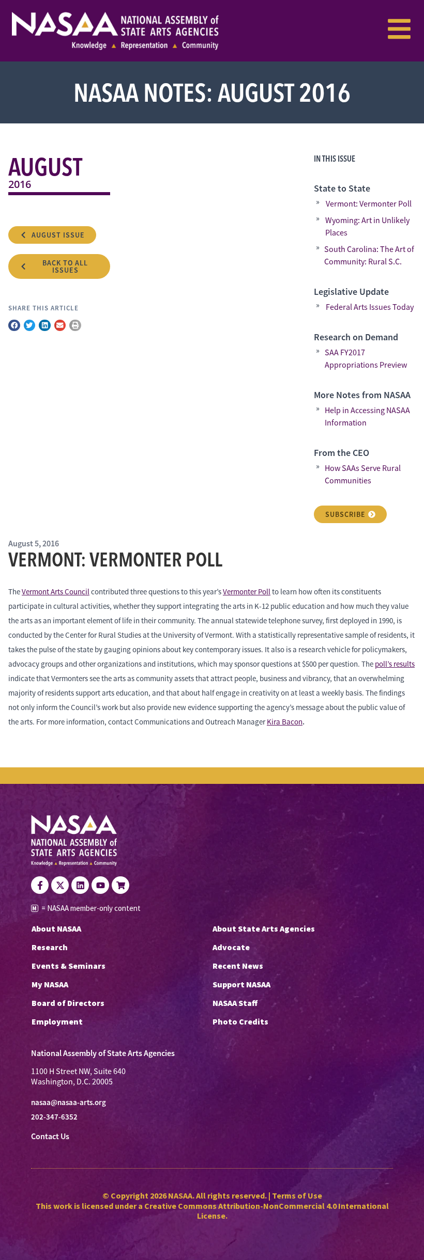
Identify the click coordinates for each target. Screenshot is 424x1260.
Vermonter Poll (246, 591)
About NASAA (56, 928)
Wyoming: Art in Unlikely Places (367, 226)
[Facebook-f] (40, 885)
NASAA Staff (235, 1003)
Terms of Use (297, 1195)
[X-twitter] (60, 885)
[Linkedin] (80, 885)
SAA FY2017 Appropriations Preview (366, 359)
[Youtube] (100, 885)
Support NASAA (241, 984)
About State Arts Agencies (264, 928)
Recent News (238, 965)
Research (50, 947)
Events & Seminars (68, 965)
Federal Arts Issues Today (370, 307)
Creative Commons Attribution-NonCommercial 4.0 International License (266, 1211)
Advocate (231, 947)
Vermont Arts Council (55, 591)
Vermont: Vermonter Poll (369, 204)
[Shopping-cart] (120, 885)
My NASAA (50, 984)
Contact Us (50, 1136)
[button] (14, 326)
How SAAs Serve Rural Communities (363, 474)
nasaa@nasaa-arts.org (68, 1102)
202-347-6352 (54, 1117)
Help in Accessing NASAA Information (367, 416)
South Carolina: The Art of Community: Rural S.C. (369, 255)
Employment (57, 1021)
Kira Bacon (284, 722)
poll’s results (395, 664)
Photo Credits (240, 1021)
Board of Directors (68, 1003)
